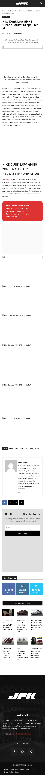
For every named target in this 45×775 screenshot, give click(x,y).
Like (9, 584)
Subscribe (22, 534)
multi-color (23, 448)
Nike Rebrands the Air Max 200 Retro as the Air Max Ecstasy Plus (36, 625)
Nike (3, 11)
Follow (22, 584)
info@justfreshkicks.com (21, 734)
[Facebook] (4, 502)
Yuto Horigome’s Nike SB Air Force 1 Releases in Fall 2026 (22, 654)
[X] (10, 502)
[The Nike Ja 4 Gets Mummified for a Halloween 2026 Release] (8, 612)
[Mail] (19, 492)
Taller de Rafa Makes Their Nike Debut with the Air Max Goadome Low (22, 626)
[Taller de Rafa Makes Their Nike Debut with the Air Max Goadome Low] (22, 612)
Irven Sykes (17, 33)
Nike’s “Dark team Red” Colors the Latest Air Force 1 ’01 (7, 653)
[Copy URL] (21, 502)
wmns (37, 448)
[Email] (15, 502)
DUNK (11, 448)
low (16, 448)
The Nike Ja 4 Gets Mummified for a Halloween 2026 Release (8, 625)
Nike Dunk (10, 11)
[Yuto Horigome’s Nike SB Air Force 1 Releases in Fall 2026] (22, 641)
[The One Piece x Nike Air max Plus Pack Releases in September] (37, 641)
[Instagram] (22, 751)
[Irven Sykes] (11, 477)
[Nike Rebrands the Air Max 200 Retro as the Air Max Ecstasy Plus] (37, 612)
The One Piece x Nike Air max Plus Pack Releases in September (36, 653)
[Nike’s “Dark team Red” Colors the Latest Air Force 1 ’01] (8, 641)
